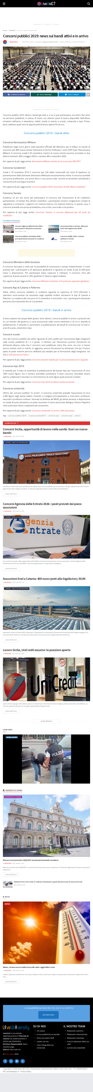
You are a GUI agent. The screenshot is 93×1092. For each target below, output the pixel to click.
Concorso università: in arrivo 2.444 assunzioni (53, 410)
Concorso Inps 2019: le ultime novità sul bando (53, 382)
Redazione (14, 42)
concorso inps (67, 416)
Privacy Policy (25, 1071)
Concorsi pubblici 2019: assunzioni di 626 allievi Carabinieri (58, 186)
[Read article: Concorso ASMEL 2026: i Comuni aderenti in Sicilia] (53, 239)
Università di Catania (13, 797)
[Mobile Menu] (4, 3)
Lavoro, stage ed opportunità (27, 30)
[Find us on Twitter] (11, 1061)
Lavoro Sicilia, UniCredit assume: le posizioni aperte (36, 650)
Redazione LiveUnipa (75, 1038)
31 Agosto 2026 (19, 436)
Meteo (7, 904)
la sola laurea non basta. (18, 354)
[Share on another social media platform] (88, 95)
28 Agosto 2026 (21, 241)
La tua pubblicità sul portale (48, 1034)
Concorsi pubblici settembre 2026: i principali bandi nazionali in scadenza (29, 237)
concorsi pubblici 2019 (17, 416)
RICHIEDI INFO (48, 1015)
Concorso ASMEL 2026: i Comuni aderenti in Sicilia (72, 237)
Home (5, 30)
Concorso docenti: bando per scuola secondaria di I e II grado (60, 359)
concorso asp (53, 416)
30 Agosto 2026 (21, 231)
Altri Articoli (46, 721)
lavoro (77, 416)
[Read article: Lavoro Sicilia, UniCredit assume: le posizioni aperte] (46, 679)
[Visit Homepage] (46, 3)
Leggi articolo (12, 494)
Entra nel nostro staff (45, 1038)
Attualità (12, 30)
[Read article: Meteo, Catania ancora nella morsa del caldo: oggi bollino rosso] (46, 933)
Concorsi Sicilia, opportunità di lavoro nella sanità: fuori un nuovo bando (45, 431)
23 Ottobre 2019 (27, 42)
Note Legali (9, 1054)
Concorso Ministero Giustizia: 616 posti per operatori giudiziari (60, 281)
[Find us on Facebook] (5, 1061)
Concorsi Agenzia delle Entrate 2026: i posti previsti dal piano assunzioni (29, 227)
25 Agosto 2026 (67, 241)
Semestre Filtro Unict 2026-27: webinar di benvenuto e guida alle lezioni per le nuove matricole (48, 882)
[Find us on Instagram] (22, 1061)
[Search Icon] (88, 3)
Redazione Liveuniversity (77, 1034)
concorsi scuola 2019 (37, 416)
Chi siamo (41, 1031)
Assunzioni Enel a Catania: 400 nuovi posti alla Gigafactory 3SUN (74, 227)
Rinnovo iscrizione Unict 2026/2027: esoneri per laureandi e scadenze (30, 860)
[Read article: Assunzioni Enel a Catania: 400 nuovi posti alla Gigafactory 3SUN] (53, 229)
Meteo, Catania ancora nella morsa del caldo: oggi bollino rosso (29, 967)
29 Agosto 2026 (67, 231)
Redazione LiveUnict (75, 1031)
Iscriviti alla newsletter (76, 1048)
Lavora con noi (43, 1041)
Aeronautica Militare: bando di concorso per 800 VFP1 (56, 161)
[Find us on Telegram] (17, 1061)
